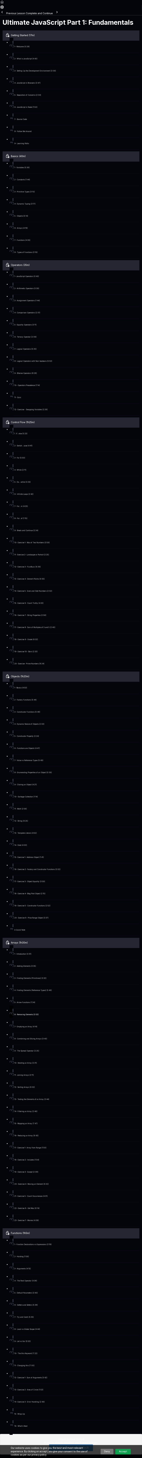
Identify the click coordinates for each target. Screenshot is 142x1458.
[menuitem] (2, 8)
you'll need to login (86, 1442)
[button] (2, 3)
